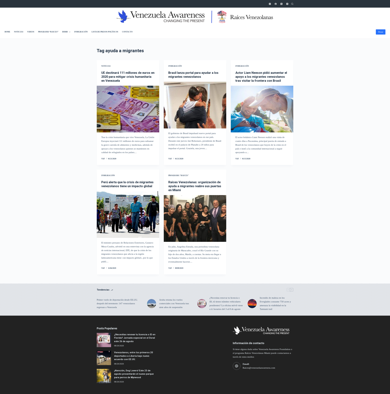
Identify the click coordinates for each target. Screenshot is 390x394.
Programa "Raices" (178, 175)
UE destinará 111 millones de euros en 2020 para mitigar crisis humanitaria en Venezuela (127, 76)
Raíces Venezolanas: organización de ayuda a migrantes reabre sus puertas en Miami (194, 186)
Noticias (18, 32)
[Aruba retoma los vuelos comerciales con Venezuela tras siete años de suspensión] (151, 303)
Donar (380, 32)
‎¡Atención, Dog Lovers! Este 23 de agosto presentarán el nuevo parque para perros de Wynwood (134, 374)
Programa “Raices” (48, 32)
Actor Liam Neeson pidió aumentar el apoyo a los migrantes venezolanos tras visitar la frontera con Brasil (261, 76)
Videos (30, 32)
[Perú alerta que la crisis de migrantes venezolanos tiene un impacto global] (128, 214)
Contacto (127, 32)
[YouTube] (287, 4)
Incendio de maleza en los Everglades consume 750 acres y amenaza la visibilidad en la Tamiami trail (275, 303)
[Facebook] (276, 4)
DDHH (65, 32)
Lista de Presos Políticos (105, 32)
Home (7, 32)
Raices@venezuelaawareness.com (259, 368)
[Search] (292, 4)
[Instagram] (270, 4)
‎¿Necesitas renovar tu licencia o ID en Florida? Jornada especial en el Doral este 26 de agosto (134, 338)
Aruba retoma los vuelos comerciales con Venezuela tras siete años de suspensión (174, 304)
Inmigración (81, 32)
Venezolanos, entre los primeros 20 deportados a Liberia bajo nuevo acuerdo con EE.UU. (133, 356)
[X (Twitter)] (281, 4)
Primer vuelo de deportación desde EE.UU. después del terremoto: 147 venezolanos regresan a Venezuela (117, 304)
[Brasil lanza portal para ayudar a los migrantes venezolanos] (195, 105)
